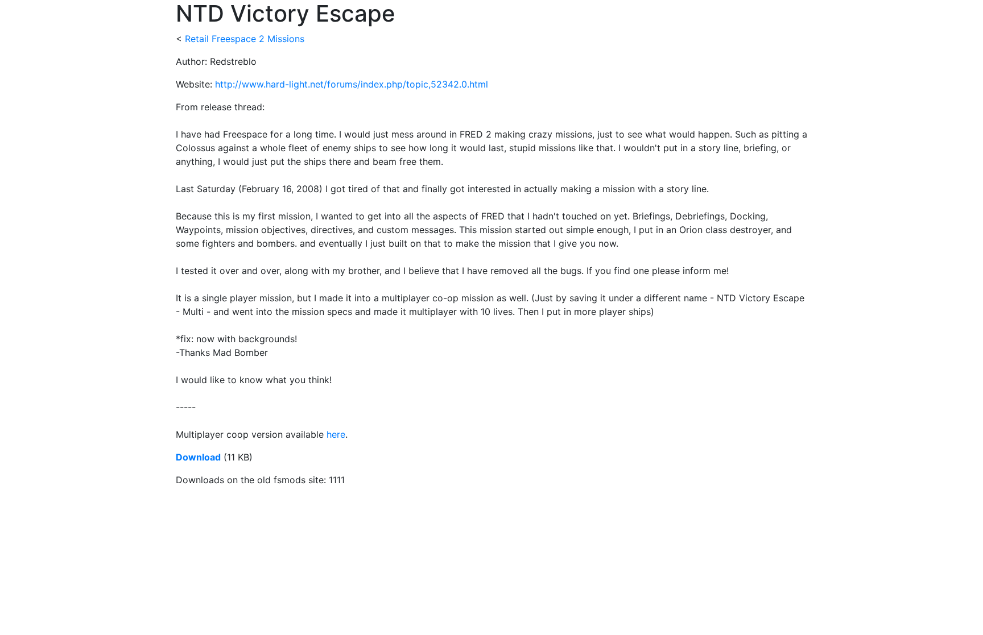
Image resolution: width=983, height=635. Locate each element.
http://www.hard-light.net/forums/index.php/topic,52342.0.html (351, 84)
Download (198, 457)
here (336, 434)
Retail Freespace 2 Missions (244, 38)
